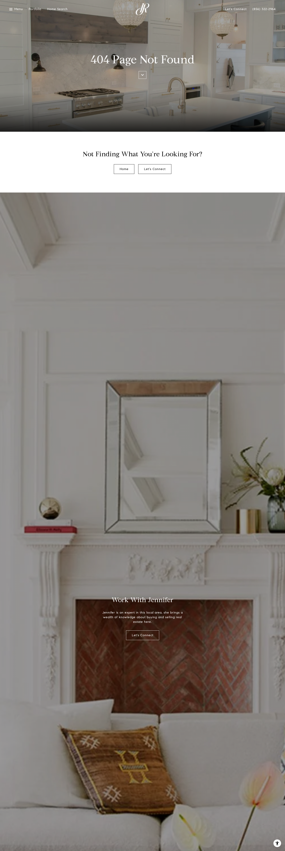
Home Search (57, 9)
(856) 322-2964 (264, 9)
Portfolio (35, 9)
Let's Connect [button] (155, 169)
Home (124, 169)
